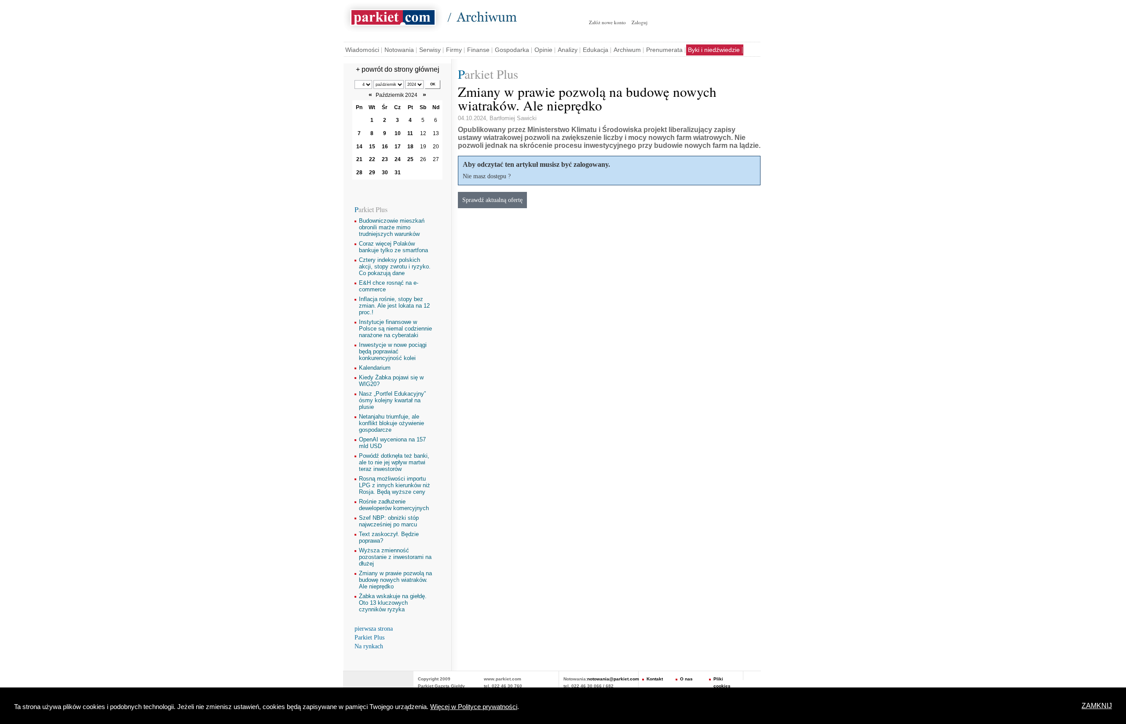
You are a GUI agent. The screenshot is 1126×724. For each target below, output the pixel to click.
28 (359, 172)
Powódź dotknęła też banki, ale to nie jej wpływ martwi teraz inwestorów (394, 462)
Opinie (543, 49)
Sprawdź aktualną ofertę (492, 199)
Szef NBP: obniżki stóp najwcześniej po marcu (389, 521)
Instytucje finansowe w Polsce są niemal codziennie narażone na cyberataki (395, 328)
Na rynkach (369, 646)
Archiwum (627, 49)
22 (372, 159)
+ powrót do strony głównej (397, 69)
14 (359, 146)
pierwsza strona (374, 628)
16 (385, 146)
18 (410, 146)
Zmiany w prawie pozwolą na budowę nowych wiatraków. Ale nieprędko (395, 580)
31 (398, 172)
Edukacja (595, 49)
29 (372, 172)
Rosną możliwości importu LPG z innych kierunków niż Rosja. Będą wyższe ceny (394, 485)
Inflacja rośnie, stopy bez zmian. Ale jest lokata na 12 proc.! (394, 306)
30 (385, 172)
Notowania (399, 49)
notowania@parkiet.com (613, 678)
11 (410, 133)
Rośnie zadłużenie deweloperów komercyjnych (394, 504)
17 (398, 146)
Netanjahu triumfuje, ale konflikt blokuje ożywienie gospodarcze (391, 423)
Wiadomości (362, 49)
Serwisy (430, 49)
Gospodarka (512, 49)
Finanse (478, 49)
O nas (686, 678)
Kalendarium (375, 367)
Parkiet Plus (369, 637)
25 (410, 159)
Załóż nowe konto (607, 22)
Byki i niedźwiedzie (714, 49)
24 (398, 159)
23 (385, 159)
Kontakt (655, 678)
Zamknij (1097, 705)
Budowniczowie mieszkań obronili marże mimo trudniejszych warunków (391, 227)
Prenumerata (664, 49)
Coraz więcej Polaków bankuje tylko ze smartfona (393, 247)
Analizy (568, 49)
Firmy (454, 49)
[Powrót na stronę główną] (393, 16)
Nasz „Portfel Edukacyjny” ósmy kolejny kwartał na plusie (392, 400)
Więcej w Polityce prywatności (473, 706)
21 (359, 159)
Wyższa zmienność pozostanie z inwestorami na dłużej (395, 557)
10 (398, 133)
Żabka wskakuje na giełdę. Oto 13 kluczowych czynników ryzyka (393, 603)
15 (372, 146)
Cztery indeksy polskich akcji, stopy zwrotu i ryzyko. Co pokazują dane (395, 266)
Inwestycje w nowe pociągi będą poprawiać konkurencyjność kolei (393, 351)
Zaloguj (639, 22)
